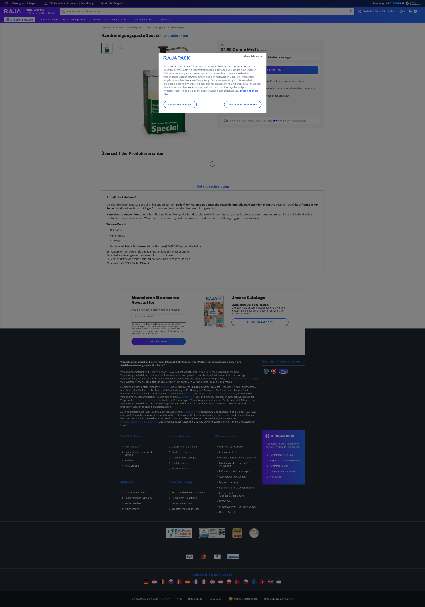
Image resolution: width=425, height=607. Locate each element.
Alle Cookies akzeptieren (243, 104)
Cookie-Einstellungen (180, 104)
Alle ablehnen (251, 56)
